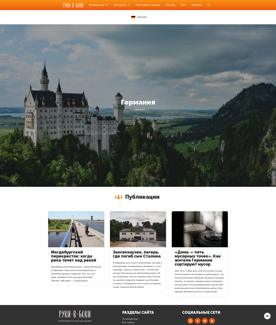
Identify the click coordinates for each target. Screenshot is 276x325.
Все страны (120, 5)
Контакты (197, 5)
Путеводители (97, 5)
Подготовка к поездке (148, 5)
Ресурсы (170, 5)
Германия (141, 17)
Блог (183, 5)
